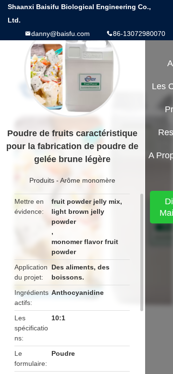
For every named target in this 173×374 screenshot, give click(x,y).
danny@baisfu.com (60, 33)
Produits (41, 180)
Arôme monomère (87, 180)
